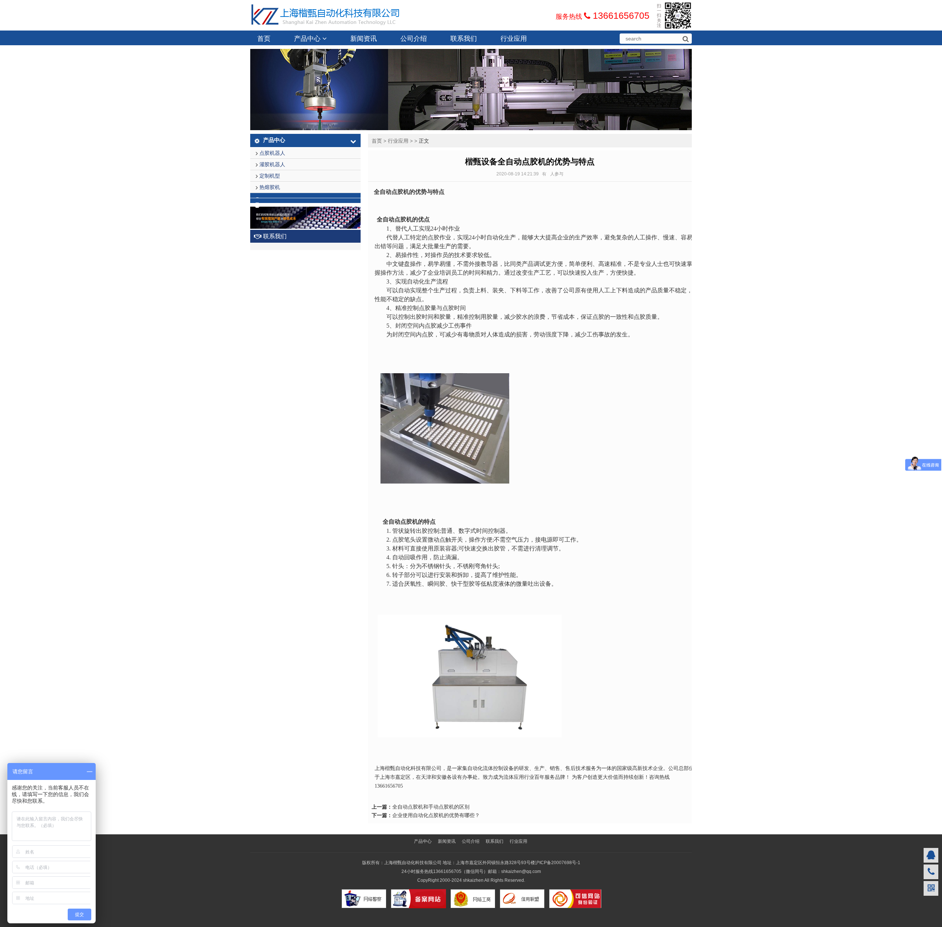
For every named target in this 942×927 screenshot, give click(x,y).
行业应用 (513, 38)
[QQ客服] (931, 855)
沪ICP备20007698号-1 (557, 862)
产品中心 (308, 38)
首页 (263, 38)
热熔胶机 (269, 187)
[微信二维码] (931, 888)
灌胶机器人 (272, 164)
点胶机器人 (272, 153)
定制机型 (269, 176)
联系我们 (463, 38)
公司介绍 (413, 38)
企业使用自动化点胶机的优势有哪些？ (436, 815)
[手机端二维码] (931, 871)
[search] (685, 39)
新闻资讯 (363, 38)
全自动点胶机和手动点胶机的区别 (431, 807)
